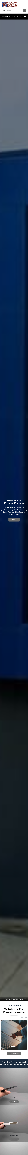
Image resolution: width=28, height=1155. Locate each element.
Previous (21, 1016)
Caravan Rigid (14, 1135)
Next (25, 1016)
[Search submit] (24, 10)
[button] (25, 16)
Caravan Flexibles (14, 1098)
